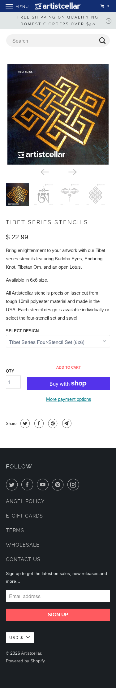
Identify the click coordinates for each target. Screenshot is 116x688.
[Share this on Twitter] (24, 423)
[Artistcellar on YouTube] (44, 484)
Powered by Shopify (25, 660)
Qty (10, 371)
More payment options (68, 399)
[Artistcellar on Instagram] (74, 484)
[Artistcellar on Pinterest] (59, 484)
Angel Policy (25, 501)
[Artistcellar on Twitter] (13, 484)
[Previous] (44, 171)
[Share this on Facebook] (38, 423)
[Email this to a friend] (66, 423)
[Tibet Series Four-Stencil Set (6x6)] (57, 114)
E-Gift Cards (24, 516)
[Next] (72, 171)
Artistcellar (31, 653)
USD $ (16, 638)
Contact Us (23, 559)
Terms (15, 530)
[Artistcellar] (58, 6)
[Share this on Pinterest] (52, 423)
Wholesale (23, 545)
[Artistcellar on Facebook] (28, 484)
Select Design (22, 331)
